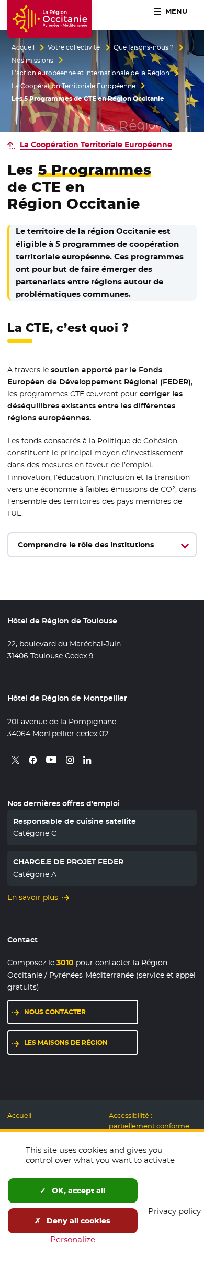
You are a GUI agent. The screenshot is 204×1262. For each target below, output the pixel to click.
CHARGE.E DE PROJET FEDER (68, 862)
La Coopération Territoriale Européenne (73, 86)
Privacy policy (174, 1211)
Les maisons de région (66, 1043)
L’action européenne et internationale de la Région (90, 73)
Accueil (23, 47)
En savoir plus (32, 897)
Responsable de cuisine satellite (74, 821)
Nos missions (32, 60)
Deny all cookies (77, 1220)
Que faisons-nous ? (144, 47)
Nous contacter (55, 1012)
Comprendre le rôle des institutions (86, 544)
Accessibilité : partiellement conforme (149, 1121)
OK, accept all (77, 1190)
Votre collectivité (74, 47)
